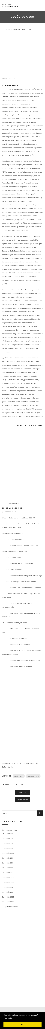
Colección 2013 (8, 848)
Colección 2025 (8, 897)
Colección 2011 (7, 838)
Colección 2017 (7, 858)
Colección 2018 (8, 863)
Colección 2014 (8, 853)
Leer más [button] (8, 1018)
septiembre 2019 (33, 776)
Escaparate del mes (10, 907)
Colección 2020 (8, 873)
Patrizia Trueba (22, 792)
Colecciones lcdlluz (24, 29)
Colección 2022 (8, 882)
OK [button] (22, 1025)
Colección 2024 (8, 892)
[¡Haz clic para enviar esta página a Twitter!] (16, 784)
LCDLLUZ (7, 3)
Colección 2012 (8, 843)
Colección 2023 (8, 887)
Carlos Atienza (22, 800)
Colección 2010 (8, 834)
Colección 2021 (8, 877)
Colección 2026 (8, 902)
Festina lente (18, 776)
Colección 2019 (10, 29)
